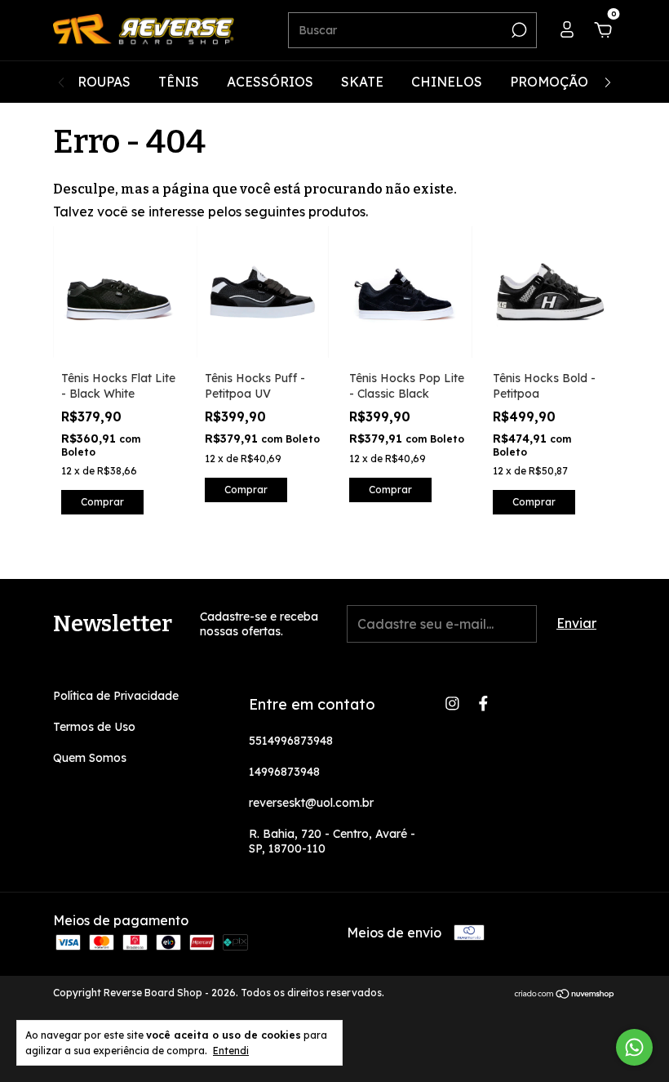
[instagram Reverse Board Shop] (452, 703)
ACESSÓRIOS (270, 81)
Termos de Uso (94, 726)
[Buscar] (518, 30)
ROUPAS (104, 81)
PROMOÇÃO (549, 81)
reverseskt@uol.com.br (311, 802)
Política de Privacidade (116, 695)
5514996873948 (291, 740)
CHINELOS (446, 81)
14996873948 (284, 771)
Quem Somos (89, 757)
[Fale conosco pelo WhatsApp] (634, 1047)
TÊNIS (178, 81)
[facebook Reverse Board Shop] (483, 703)
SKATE (362, 81)
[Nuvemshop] (565, 994)
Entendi (231, 1050)
